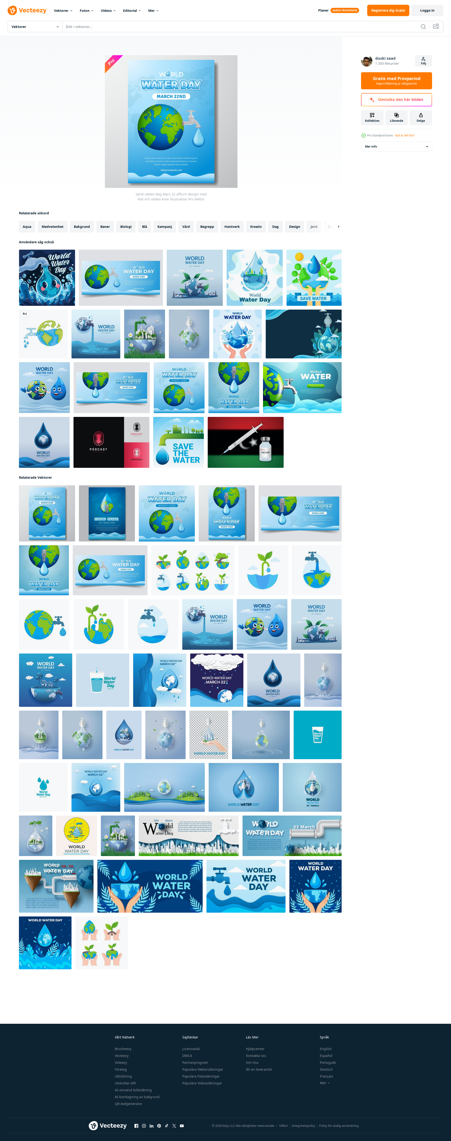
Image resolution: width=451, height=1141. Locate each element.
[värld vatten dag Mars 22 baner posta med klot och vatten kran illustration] (179, 387)
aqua (27, 226)
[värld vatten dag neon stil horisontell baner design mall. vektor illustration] (318, 735)
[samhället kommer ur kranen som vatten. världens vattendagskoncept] (38, 735)
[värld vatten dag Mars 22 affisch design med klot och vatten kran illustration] (47, 513)
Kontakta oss (256, 1055)
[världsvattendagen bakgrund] (304, 334)
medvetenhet (52, 226)
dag (275, 226)
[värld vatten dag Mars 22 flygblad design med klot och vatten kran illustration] (227, 513)
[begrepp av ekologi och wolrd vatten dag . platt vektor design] (102, 680)
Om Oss (252, 1062)
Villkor (283, 1125)
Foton (84, 10)
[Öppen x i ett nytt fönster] (174, 1126)
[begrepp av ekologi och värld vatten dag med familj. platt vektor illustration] (43, 787)
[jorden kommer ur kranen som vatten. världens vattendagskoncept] (189, 334)
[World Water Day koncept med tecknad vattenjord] (47, 278)
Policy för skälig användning (339, 1125)
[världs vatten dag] (237, 334)
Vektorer (61, 10)
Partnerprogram (195, 1062)
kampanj (164, 226)
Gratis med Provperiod (396, 81)
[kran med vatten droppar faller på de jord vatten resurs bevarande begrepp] (193, 570)
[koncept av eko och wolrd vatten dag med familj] (144, 334)
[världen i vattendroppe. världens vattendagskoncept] (323, 680)
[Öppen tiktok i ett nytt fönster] (167, 1126)
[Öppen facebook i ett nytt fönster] (136, 1126)
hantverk (232, 226)
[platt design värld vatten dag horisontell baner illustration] (150, 886)
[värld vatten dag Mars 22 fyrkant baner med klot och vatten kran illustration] (233, 387)
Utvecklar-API (125, 1083)
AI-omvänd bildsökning (133, 1090)
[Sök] (423, 26)
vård (186, 226)
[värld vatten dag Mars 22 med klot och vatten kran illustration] (121, 278)
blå (144, 226)
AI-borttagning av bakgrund (137, 1097)
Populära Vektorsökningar (202, 1069)
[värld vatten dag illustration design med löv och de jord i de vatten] (45, 942)
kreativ (256, 226)
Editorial (130, 10)
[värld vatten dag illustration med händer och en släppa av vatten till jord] (315, 886)
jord (314, 226)
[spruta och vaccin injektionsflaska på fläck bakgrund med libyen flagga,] (246, 442)
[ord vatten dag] (261, 735)
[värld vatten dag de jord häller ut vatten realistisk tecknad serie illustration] (95, 334)
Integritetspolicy (303, 1125)
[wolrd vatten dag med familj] (35, 836)
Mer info (371, 146)
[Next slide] (334, 226)
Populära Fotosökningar (201, 1076)
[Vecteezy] (27, 10)
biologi (126, 226)
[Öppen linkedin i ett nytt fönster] (151, 1126)
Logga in (427, 10)
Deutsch (326, 1069)
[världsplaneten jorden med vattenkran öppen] (43, 334)
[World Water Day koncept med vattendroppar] (255, 278)
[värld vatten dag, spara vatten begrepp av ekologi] (76, 836)
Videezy (121, 1062)
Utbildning (123, 1076)
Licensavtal (191, 1048)
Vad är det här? (405, 135)
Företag (121, 1069)
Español (326, 1055)
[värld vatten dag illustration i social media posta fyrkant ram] (159, 680)
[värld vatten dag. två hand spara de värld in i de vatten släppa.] (208, 735)
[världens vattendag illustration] (178, 442)
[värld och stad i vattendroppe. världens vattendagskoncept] (124, 735)
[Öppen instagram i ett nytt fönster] (144, 1126)
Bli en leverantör (259, 1069)
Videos (106, 10)
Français (326, 1076)
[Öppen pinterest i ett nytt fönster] (159, 1126)
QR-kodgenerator (128, 1103)
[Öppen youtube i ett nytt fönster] (182, 1126)
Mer (151, 10)
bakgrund (82, 226)
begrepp (207, 226)
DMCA (187, 1055)
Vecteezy (122, 1055)
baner (105, 226)
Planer (323, 10)
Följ (423, 63)
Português (328, 1062)
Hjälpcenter (255, 1048)
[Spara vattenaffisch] (314, 278)
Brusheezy (123, 1048)
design (294, 226)
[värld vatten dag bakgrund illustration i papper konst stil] (246, 886)
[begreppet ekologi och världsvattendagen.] (164, 787)
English (326, 1048)
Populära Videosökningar (202, 1083)
